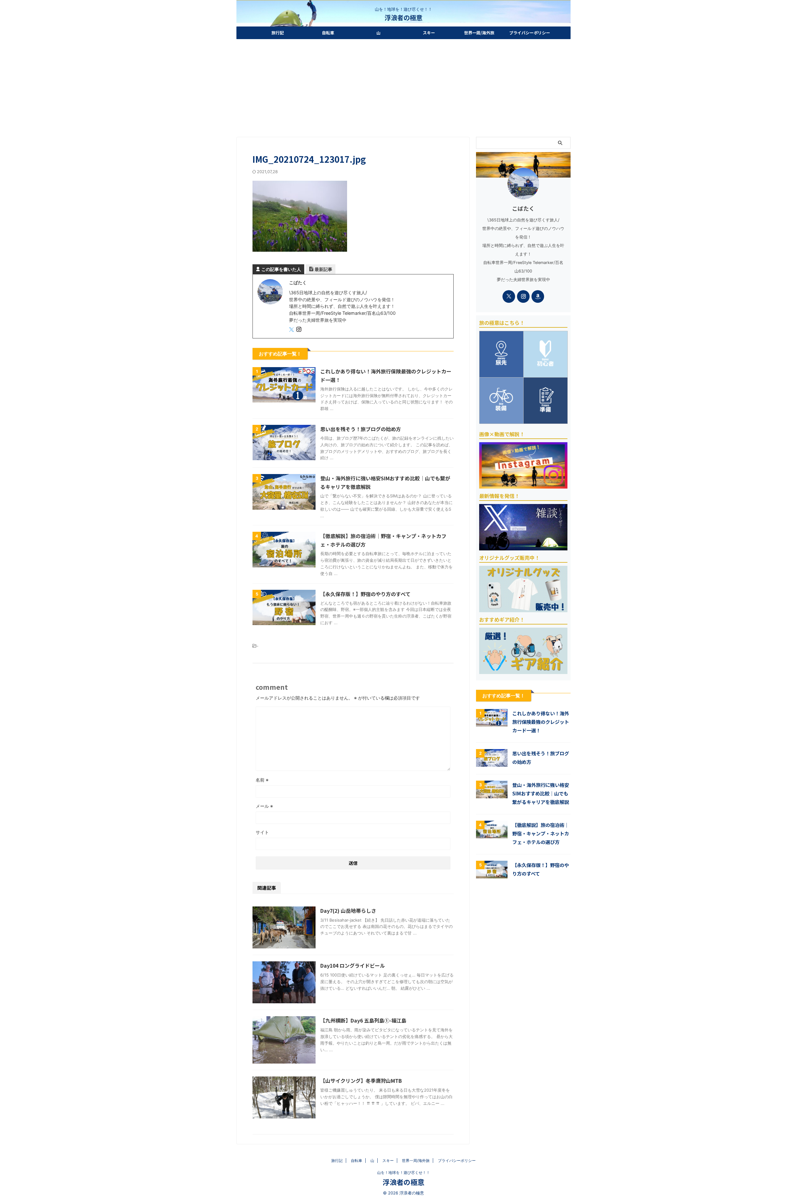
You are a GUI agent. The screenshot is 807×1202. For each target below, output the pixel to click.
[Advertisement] (403, 86)
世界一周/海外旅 (479, 33)
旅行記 (277, 33)
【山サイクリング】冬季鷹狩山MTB (361, 1080)
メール (264, 806)
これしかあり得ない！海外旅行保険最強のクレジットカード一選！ (540, 722)
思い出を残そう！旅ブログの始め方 (360, 429)
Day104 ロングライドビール (352, 965)
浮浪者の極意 (403, 17)
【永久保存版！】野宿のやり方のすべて (365, 594)
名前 (262, 780)
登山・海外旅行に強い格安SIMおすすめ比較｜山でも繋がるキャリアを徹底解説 (540, 793)
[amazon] (537, 296)
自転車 (328, 33)
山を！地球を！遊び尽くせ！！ (403, 1172)
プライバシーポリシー (529, 33)
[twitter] (292, 329)
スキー (429, 33)
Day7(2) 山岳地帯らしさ (348, 910)
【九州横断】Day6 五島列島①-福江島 (363, 1020)
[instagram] (299, 329)
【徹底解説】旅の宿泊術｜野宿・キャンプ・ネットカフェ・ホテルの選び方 (540, 833)
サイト (262, 832)
